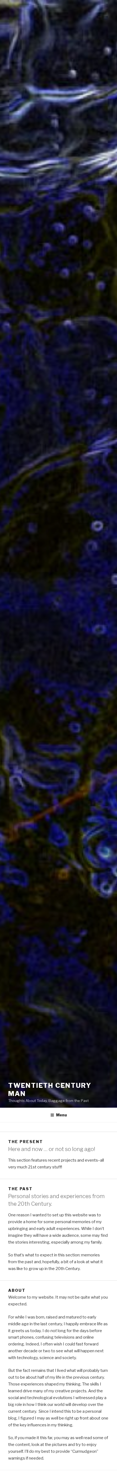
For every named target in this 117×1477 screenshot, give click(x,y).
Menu (61, 1115)
